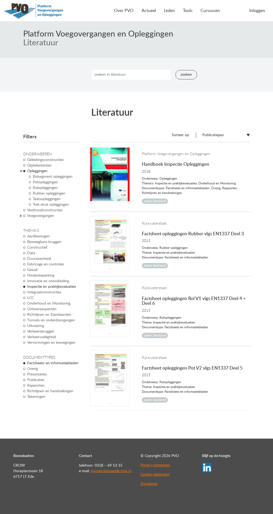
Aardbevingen (38, 236)
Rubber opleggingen (49, 193)
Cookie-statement (155, 474)
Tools (187, 11)
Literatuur (40, 43)
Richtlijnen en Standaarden (49, 315)
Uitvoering (35, 326)
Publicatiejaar (213, 135)
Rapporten (36, 385)
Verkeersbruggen (40, 331)
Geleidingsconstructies (45, 160)
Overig (32, 369)
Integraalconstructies (44, 292)
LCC (30, 298)
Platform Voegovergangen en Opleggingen (98, 34)
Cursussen (210, 11)
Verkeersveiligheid (41, 337)
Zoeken (186, 74)
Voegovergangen (40, 216)
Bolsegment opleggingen (53, 177)
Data (31, 253)
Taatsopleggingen (47, 199)
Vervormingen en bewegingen (51, 343)
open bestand (155, 201)
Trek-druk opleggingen (51, 205)
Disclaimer (149, 484)
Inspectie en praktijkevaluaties (51, 287)
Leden (169, 11)
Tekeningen (36, 397)
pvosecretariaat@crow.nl (111, 471)
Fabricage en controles (45, 264)
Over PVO (124, 11)
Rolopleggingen (45, 188)
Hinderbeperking (40, 275)
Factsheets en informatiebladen (52, 363)
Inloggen (257, 11)
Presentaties (37, 374)
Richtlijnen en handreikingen (50, 391)
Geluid (32, 270)
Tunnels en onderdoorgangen (51, 320)
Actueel (149, 11)
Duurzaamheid (39, 259)
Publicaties (36, 380)
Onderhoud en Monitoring (48, 303)
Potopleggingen (45, 182)
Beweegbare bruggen (44, 242)
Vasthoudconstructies (45, 210)
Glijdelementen (39, 165)
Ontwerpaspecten (42, 309)
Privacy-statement (155, 465)
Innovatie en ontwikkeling (48, 281)
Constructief (37, 247)
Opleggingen (37, 171)
